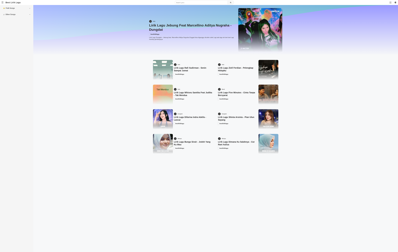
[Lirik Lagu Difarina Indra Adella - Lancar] (163, 119)
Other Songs (11, 14)
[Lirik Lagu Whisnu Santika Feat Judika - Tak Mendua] (163, 95)
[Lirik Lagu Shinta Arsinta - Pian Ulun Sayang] (268, 119)
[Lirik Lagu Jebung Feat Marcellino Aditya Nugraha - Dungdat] (260, 30)
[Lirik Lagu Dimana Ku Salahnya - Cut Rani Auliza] (268, 144)
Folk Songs (10, 8)
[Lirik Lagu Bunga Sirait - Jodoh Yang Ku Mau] (163, 144)
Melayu (180, 138)
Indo (154, 21)
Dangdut (180, 114)
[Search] (231, 3)
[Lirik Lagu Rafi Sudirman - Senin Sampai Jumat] (163, 70)
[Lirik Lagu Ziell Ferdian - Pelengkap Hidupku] (268, 70)
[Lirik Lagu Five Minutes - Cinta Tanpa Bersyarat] (268, 95)
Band (223, 89)
